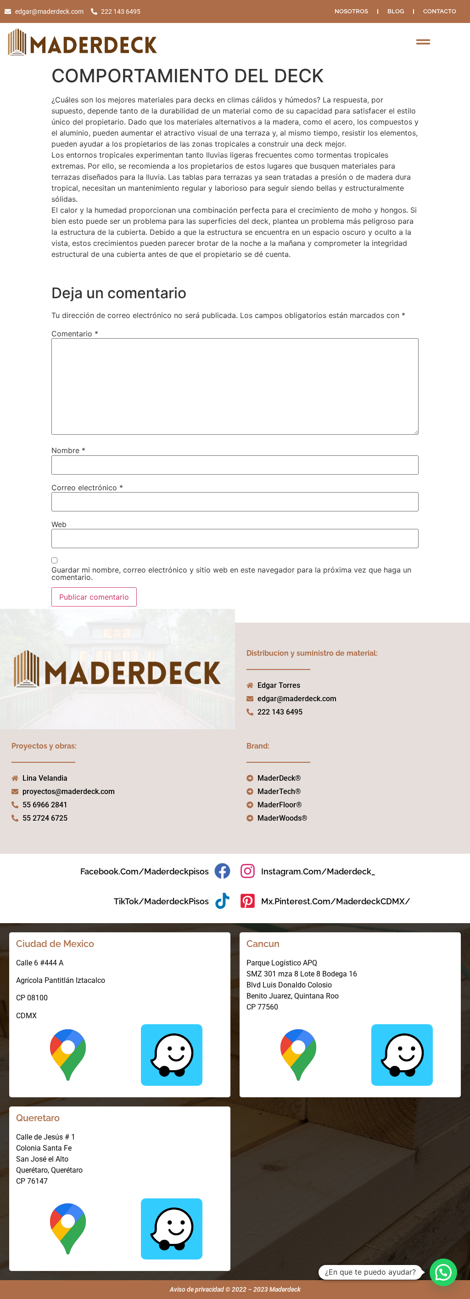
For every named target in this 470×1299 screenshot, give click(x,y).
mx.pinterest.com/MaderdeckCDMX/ (335, 901)
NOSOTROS (351, 11)
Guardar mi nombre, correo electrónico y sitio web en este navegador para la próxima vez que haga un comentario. (231, 573)
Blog (395, 11)
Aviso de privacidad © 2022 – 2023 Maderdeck (235, 1289)
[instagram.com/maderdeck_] (248, 871)
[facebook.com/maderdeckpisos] (222, 871)
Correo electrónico (87, 487)
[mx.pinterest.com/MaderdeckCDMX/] (248, 901)
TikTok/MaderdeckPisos (161, 901)
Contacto (439, 11)
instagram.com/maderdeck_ (318, 871)
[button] (443, 1272)
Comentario (74, 333)
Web (59, 524)
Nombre (68, 450)
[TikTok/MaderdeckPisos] (222, 901)
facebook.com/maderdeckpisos (144, 871)
